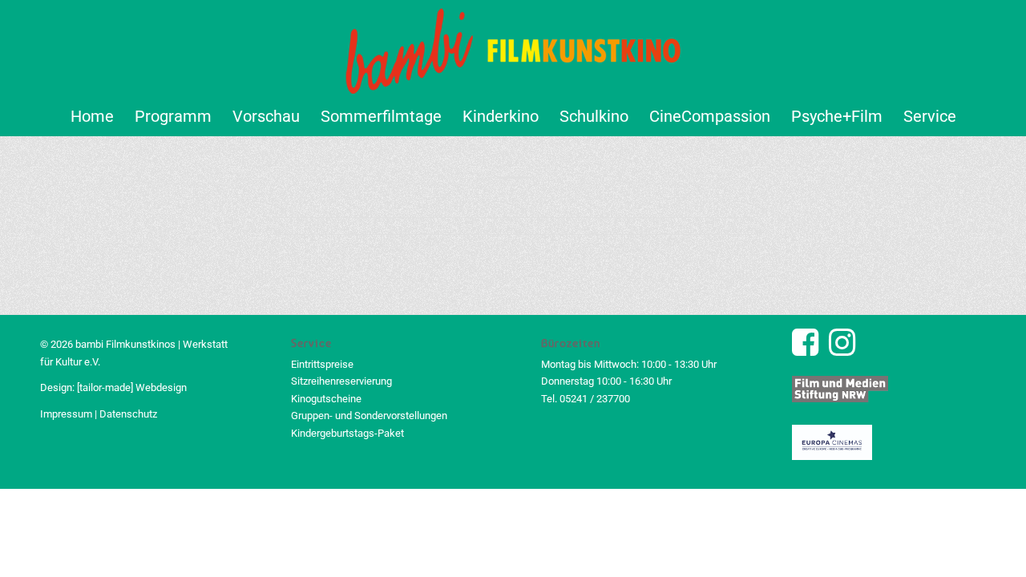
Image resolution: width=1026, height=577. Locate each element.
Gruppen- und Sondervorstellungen (369, 416)
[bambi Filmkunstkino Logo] (513, 48)
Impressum (66, 414)
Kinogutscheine (326, 399)
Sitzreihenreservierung (341, 381)
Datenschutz (128, 414)
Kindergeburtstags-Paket (347, 433)
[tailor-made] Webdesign (132, 387)
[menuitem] (92, 116)
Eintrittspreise (322, 364)
